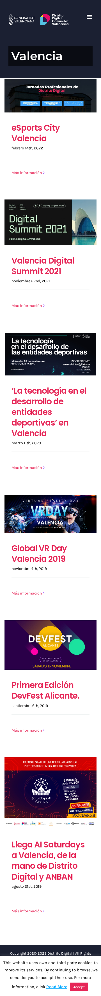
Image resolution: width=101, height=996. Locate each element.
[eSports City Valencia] (50, 95)
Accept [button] (79, 987)
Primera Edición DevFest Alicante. (45, 690)
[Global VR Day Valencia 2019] (50, 514)
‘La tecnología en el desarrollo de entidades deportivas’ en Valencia (49, 412)
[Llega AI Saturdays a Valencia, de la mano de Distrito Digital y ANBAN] (50, 793)
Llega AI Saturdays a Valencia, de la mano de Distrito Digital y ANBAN (48, 860)
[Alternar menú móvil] (90, 17)
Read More (56, 986)
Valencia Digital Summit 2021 (43, 266)
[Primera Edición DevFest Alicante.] (50, 645)
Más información (27, 172)
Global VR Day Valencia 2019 (39, 553)
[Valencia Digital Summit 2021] (50, 222)
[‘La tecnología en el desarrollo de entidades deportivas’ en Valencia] (50, 354)
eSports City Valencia (36, 133)
